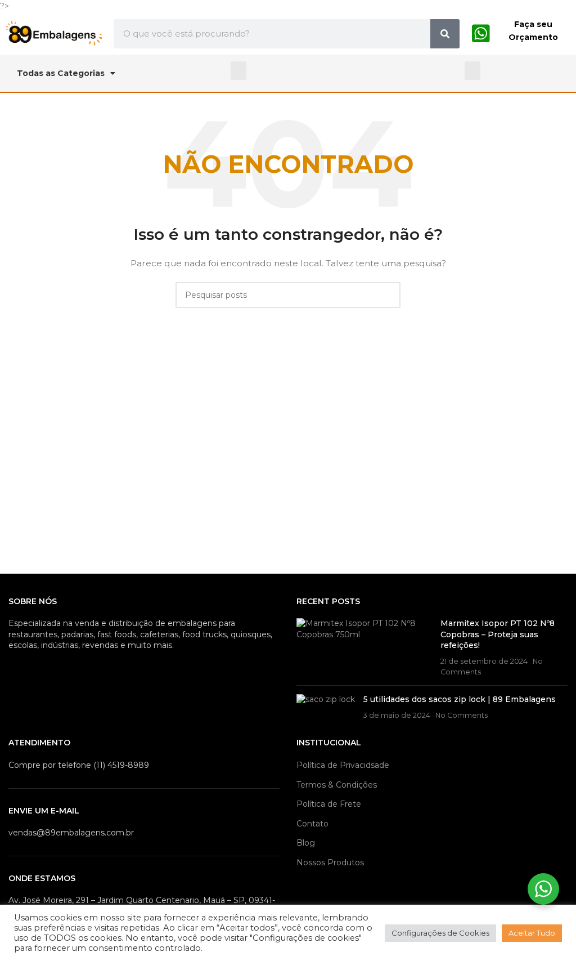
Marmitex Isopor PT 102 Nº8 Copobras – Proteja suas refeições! (497, 634)
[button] (238, 70)
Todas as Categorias (61, 73)
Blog (305, 843)
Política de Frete (328, 804)
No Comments (461, 715)
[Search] (445, 33)
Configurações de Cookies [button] (440, 932)
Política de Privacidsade (342, 765)
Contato (312, 824)
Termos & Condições (336, 785)
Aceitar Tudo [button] (531, 932)
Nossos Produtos (330, 862)
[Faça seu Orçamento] (481, 34)
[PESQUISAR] (387, 295)
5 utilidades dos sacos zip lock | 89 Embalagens (459, 699)
